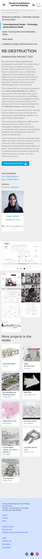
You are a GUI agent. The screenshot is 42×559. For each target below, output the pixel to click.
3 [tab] (24, 269)
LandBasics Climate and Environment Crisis (19, 44)
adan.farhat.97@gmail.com (14, 226)
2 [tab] (21, 269)
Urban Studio (7, 39)
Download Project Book (13, 163)
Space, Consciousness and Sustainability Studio (18, 33)
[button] (4, 4)
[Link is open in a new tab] (11, 280)
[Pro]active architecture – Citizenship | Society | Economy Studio (20, 18)
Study (4, 521)
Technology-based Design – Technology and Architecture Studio (20, 25)
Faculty (4, 515)
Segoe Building (7, 506)
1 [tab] (18, 269)
